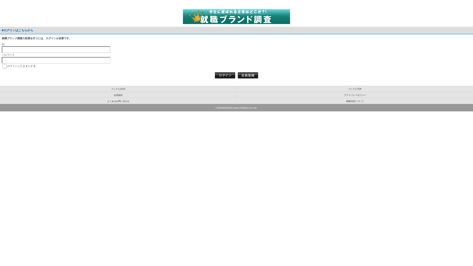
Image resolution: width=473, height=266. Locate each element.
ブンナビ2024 (118, 89)
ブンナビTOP (355, 89)
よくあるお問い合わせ (118, 101)
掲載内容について (355, 101)
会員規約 (118, 95)
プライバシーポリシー (355, 95)
